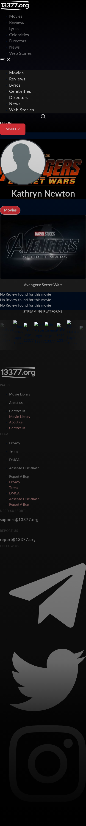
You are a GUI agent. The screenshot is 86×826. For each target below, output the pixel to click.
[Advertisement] (43, 32)
